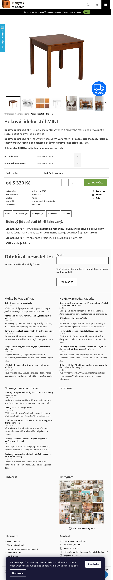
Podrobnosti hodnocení (41, 113)
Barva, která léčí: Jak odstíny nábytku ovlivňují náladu (29, 331)
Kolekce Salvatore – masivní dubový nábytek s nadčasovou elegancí (26, 439)
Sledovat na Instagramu (84, 528)
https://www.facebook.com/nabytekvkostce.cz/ (86, 552)
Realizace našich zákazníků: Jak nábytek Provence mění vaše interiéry (28, 455)
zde (76, 565)
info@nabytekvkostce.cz (75, 541)
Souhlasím (93, 564)
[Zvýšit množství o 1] (79, 182)
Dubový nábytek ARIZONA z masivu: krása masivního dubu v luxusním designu (83, 366)
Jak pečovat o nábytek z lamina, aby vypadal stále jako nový (27, 347)
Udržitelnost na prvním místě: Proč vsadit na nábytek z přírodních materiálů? (83, 304)
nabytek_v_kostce (72, 555)
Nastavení (18, 572)
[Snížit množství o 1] (65, 182)
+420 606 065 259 (72, 544)
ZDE (86, 12)
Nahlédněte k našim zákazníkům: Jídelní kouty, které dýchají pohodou (29, 421)
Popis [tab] (7, 213)
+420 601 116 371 (72, 548)
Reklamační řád (14, 552)
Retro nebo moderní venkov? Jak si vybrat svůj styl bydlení (28, 316)
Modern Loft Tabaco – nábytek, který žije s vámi (81, 331)
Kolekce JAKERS (39, 191)
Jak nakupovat (13, 541)
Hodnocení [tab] (53, 213)
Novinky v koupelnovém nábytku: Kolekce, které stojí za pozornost (29, 393)
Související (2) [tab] (21, 213)
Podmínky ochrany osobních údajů (22, 548)
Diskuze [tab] (66, 213)
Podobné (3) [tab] (38, 213)
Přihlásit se (66, 282)
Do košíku (97, 182)
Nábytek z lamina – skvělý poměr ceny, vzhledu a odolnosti (27, 366)
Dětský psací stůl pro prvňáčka (18, 303)
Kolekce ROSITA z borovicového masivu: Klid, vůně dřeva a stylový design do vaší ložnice (82, 347)
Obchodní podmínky (16, 545)
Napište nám (12, 556)
